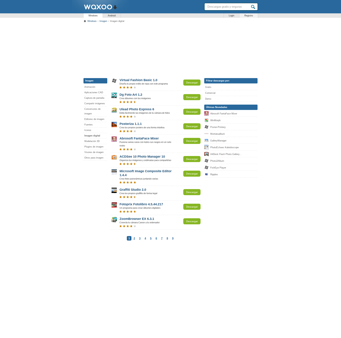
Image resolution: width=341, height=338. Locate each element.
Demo (208, 98)
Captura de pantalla (94, 98)
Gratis (208, 87)
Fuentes (88, 124)
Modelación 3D (92, 141)
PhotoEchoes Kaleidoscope (224, 147)
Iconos (87, 130)
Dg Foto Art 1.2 (131, 94)
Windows (93, 15)
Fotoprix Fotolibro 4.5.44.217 (141, 204)
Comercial (210, 93)
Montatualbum (217, 134)
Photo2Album (217, 161)
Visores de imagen (94, 152)
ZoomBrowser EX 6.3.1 (137, 219)
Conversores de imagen (92, 111)
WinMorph (215, 120)
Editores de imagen (94, 119)
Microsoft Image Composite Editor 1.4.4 (146, 173)
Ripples (214, 174)
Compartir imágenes (94, 103)
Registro (248, 15)
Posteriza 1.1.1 (131, 124)
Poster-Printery (218, 127)
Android (112, 15)
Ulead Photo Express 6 (137, 109)
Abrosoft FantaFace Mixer (139, 138)
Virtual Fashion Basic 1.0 (138, 80)
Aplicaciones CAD (93, 92)
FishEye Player (218, 167)
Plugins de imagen (93, 146)
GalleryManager (218, 140)
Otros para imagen (93, 157)
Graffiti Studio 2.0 (133, 189)
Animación (89, 87)
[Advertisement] (170, 50)
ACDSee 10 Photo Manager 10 (142, 156)
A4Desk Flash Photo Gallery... (226, 154)
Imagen (103, 21)
